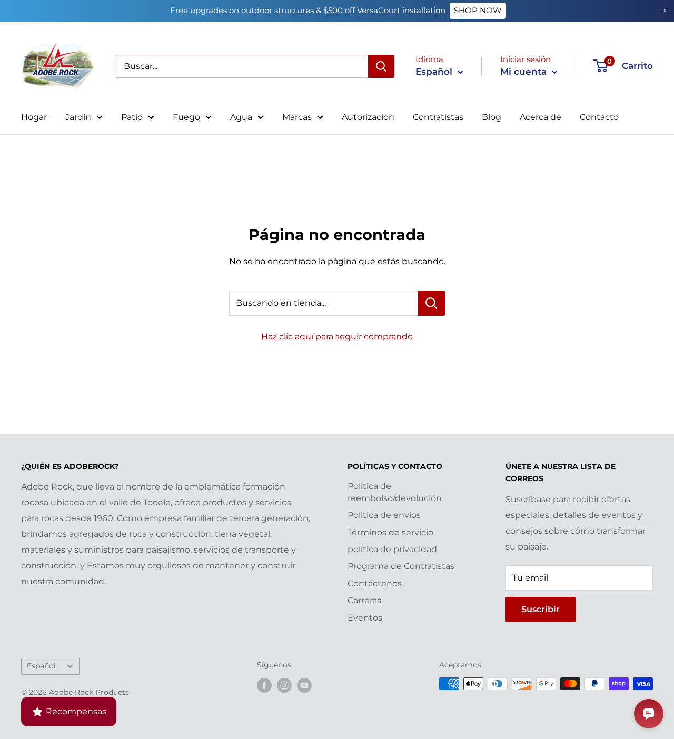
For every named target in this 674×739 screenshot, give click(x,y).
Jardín (78, 117)
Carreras (364, 600)
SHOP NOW (478, 10)
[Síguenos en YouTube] (304, 684)
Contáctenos (375, 583)
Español (41, 666)
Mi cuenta (524, 71)
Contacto (599, 117)
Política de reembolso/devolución (395, 492)
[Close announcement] (665, 11)
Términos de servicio (390, 532)
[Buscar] (381, 66)
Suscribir (540, 609)
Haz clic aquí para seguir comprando (337, 337)
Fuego (186, 117)
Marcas (297, 117)
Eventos (365, 618)
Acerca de (540, 117)
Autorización (368, 117)
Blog (491, 117)
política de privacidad (392, 549)
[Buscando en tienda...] (431, 303)
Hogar (34, 117)
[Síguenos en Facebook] (264, 684)
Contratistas (438, 117)
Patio (132, 117)
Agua (241, 117)
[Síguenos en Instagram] (284, 684)
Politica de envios (384, 515)
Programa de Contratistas (401, 566)
